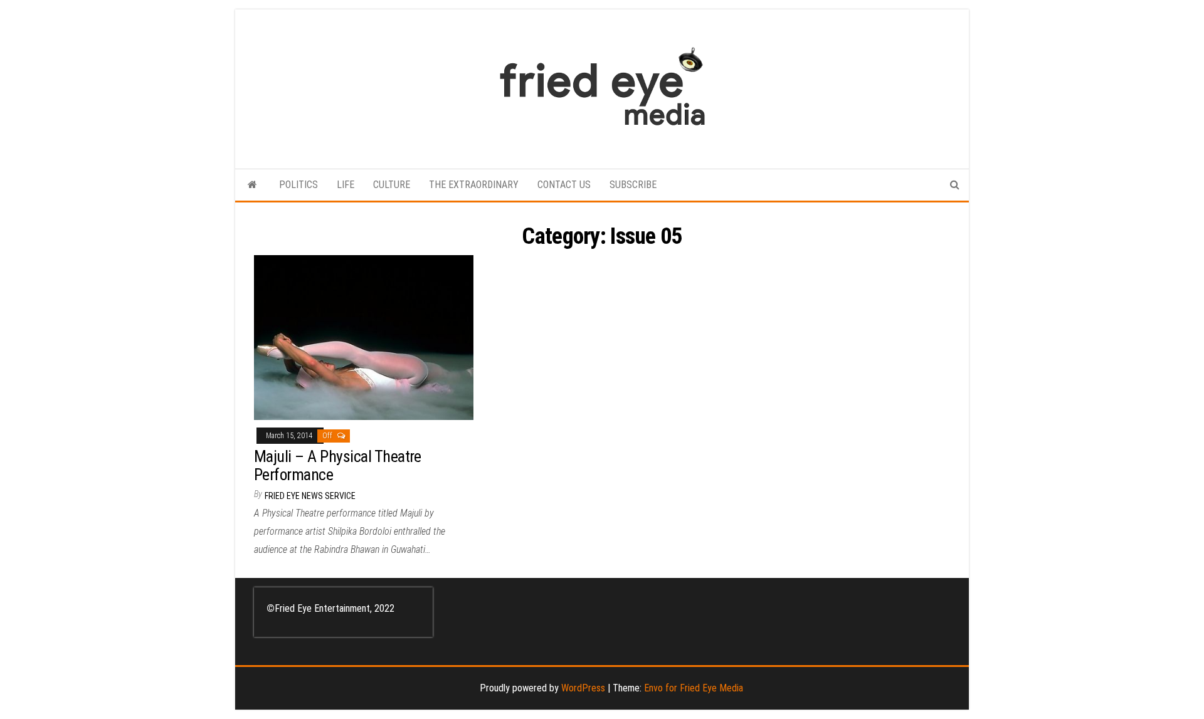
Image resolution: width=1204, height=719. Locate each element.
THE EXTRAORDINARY (474, 185)
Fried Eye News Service (310, 496)
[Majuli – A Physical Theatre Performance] (363, 337)
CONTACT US (564, 185)
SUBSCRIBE (633, 185)
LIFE (345, 185)
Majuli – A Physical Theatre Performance (337, 465)
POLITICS (298, 185)
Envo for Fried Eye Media (693, 688)
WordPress (583, 688)
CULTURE (391, 185)
